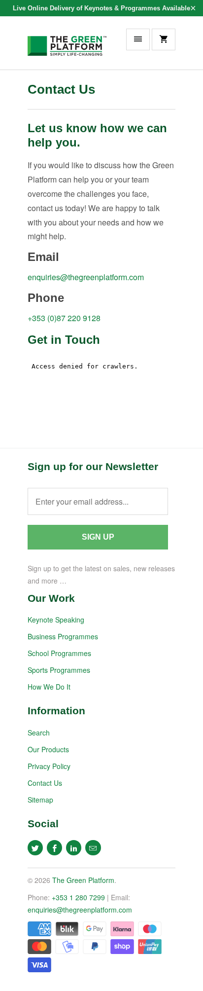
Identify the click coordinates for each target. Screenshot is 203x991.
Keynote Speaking (56, 619)
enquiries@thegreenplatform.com (86, 277)
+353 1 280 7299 (78, 897)
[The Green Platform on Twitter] (35, 847)
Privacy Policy (49, 766)
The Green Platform (83, 880)
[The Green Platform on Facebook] (54, 847)
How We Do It (49, 687)
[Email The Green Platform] (93, 847)
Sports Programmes (59, 670)
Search (39, 732)
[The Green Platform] (67, 46)
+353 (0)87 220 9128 (64, 318)
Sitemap (40, 800)
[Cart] (163, 39)
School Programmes (59, 653)
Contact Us (45, 783)
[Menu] (138, 39)
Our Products (48, 749)
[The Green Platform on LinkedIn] (73, 847)
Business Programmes (63, 636)
